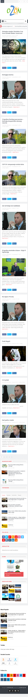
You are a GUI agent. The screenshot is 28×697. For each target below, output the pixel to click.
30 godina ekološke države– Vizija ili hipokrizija (14, 251)
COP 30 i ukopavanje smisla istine (13, 164)
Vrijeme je (10, 525)
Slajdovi (7, 36)
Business (8, 495)
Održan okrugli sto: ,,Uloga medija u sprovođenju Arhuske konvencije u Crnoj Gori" (17, 519)
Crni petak (5, 380)
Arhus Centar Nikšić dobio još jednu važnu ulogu (17, 511)
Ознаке (19, 495)
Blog (4, 36)
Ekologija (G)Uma (7, 75)
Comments (14, 495)
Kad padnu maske (8, 420)
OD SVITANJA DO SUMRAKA (11, 206)
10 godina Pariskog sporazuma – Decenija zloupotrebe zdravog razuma (12, 121)
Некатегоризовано (13, 36)
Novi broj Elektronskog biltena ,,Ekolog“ (14, 26)
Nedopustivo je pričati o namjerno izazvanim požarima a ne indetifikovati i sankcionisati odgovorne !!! (16, 473)
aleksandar (8, 35)
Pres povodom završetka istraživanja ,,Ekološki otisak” (15, 505)
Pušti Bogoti (6, 341)
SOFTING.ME (10, 687)
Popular (3, 495)
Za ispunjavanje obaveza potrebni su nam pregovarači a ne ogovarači (17, 499)
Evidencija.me (22, 687)
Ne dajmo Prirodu (8, 297)
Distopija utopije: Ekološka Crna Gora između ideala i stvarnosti (12, 32)
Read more (16, 107)
